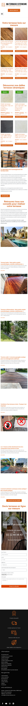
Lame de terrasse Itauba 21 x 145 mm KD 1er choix (7, 70)
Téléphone (3, 562)
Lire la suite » (3, 270)
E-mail (2, 557)
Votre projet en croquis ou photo (7, 572)
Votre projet (3, 576)
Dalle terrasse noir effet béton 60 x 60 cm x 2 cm (6, 136)
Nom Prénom (3, 552)
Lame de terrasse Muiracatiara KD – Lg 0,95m (7, 43)
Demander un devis (7, 51)
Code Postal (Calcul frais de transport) (8, 567)
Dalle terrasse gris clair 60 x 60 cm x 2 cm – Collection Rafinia (21, 107)
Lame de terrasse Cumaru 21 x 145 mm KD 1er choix (21, 43)
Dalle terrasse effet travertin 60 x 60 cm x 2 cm (21, 135)
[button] (2, 14)
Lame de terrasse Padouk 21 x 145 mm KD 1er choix (21, 70)
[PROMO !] (7, 96)
